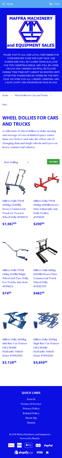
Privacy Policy (31, 408)
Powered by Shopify (30, 438)
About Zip (31, 417)
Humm (31, 422)
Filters (53, 162)
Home (5, 95)
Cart (56, 3)
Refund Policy (31, 413)
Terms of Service (31, 403)
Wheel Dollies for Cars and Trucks (31, 95)
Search (31, 399)
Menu (9, 3)
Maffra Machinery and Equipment (33, 434)
